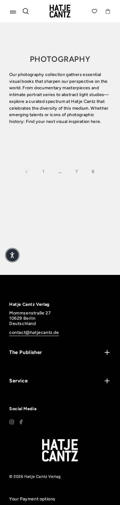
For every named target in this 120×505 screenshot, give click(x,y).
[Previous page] (27, 172)
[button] (12, 255)
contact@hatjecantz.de (34, 332)
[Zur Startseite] (60, 11)
